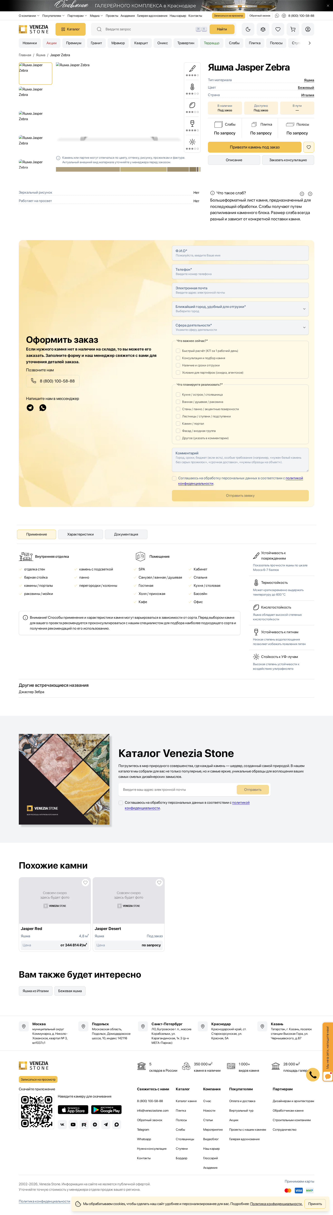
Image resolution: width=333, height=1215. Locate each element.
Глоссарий (210, 1158)
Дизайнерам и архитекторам (293, 1101)
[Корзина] (293, 29)
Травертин (185, 43)
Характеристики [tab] (80, 534)
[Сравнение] (263, 29)
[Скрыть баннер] (328, 5)
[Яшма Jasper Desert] (129, 914)
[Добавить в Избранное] (308, 147)
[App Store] (73, 1109)
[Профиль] (308, 29)
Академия (128, 15)
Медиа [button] (94, 15)
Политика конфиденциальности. (276, 1204)
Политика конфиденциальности (44, 1201)
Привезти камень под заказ (255, 147)
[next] (310, 194)
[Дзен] (94, 1124)
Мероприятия (213, 1129)
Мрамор (118, 43)
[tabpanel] (129, 593)
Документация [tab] (126, 534)
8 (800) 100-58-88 (150, 1101)
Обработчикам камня (288, 1110)
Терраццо (212, 43)
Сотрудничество (285, 1129)
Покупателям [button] (51, 15)
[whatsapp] (43, 408)
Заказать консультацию (288, 160)
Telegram (143, 1129)
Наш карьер (178, 15)
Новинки (30, 43)
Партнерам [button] (76, 15)
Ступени (182, 1148)
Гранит (96, 43)
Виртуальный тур (241, 1110)
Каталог (73, 29)
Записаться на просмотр (228, 15)
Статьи (208, 1120)
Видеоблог (211, 1139)
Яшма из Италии (36, 991)
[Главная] (33, 29)
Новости (209, 1110)
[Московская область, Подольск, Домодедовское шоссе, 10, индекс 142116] (106, 1030)
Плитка (255, 43)
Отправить (252, 789)
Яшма (309, 80)
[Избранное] (278, 29)
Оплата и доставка (242, 1101)
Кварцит (141, 43)
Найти (222, 29)
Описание (234, 160)
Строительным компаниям (292, 1120)
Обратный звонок (259, 15)
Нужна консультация (151, 1148)
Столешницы (185, 1139)
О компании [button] (27, 15)
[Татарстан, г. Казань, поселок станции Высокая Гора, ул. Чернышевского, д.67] (285, 1030)
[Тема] (248, 29)
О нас (207, 1101)
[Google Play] (106, 1109)
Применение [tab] (36, 534)
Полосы (276, 43)
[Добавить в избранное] (85, 882)
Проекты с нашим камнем (247, 1129)
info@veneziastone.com (153, 1110)
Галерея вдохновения (152, 15)
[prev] (302, 194)
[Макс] (116, 1124)
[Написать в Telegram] (284, 15)
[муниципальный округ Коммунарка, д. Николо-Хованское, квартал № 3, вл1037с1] (47, 1033)
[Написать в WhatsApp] (277, 15)
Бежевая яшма (70, 991)
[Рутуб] (84, 1124)
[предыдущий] (309, 43)
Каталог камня (186, 1101)
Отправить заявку (240, 495)
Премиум (73, 43)
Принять (315, 1204)
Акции (51, 43)
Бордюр (181, 1158)
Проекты (112, 15)
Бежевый (306, 87)
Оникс (162, 43)
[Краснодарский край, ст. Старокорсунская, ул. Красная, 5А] (226, 1030)
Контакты (195, 15)
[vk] (62, 1124)
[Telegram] (105, 1124)
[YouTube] (73, 1124)
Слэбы (234, 43)
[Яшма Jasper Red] (55, 914)
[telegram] (30, 408)
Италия (307, 95)
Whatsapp (144, 1139)
